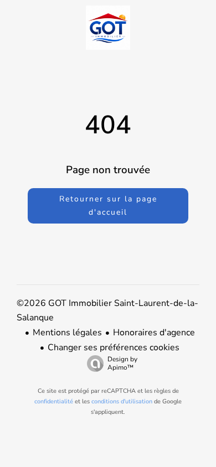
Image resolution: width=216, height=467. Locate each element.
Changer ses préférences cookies (113, 347)
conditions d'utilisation (121, 401)
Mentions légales (67, 332)
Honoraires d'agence (154, 332)
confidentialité (53, 401)
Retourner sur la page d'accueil (108, 205)
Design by (122, 363)
